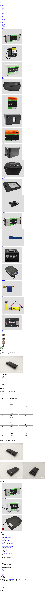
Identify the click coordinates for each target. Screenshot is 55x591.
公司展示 (3, 332)
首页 (2, 27)
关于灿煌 (3, 345)
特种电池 (1, 22)
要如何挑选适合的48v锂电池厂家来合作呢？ (7, 544)
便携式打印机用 (9, 391)
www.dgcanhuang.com (11, 579)
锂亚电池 (3, 25)
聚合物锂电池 (3, 18)
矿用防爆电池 (3, 24)
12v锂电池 (3, 6)
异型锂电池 (3, 20)
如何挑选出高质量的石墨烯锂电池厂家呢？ (7, 546)
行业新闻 (3, 340)
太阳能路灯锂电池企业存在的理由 (6, 537)
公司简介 (3, 569)
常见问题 (3, 344)
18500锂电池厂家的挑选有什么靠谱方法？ (7, 553)
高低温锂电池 (3, 280)
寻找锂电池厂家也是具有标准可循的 (6, 547)
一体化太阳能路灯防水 (5, 514)
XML (1, 2)
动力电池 (1, 9)
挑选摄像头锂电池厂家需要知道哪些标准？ (7, 543)
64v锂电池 (3, 13)
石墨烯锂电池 (3, 26)
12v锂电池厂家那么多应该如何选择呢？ (7, 540)
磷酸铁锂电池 (3, 19)
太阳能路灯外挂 (4, 498)
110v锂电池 (3, 177)
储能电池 (1, 5)
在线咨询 (1, 578)
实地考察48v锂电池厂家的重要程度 (6, 549)
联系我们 (3, 570)
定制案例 (3, 331)
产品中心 (3, 571)
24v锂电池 (3, 7)
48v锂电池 (3, 8)
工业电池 (1, 16)
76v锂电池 (3, 14)
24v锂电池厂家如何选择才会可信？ (6, 550)
